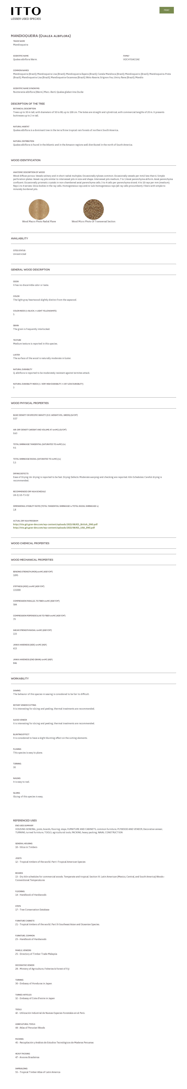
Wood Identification (26, 160)
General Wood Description (30, 269)
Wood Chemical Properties (30, 543)
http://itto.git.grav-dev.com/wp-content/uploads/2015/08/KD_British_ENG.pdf (55, 524)
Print (166, 10)
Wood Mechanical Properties (32, 559)
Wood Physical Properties (30, 403)
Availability (19, 238)
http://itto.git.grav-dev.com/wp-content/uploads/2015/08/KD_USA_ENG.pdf (54, 527)
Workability (20, 678)
